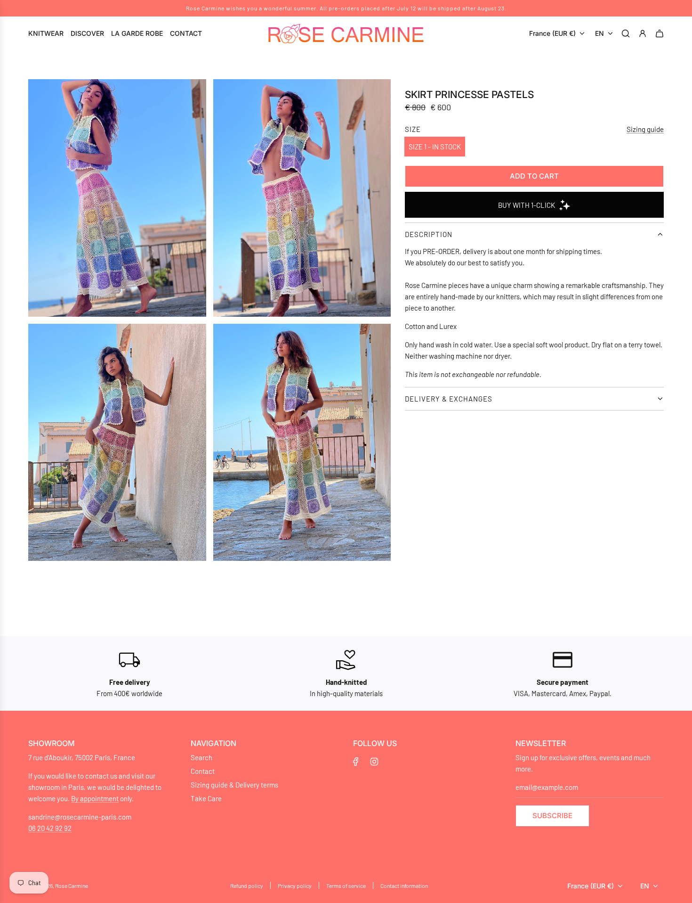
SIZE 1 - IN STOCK (435, 146)
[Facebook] (355, 762)
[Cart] (660, 33)
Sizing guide (645, 129)
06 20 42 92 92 (50, 828)
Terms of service (346, 885)
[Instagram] (374, 762)
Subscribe (552, 815)
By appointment (95, 798)
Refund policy (246, 885)
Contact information (404, 885)
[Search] (627, 33)
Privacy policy (295, 885)
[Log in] (644, 33)
